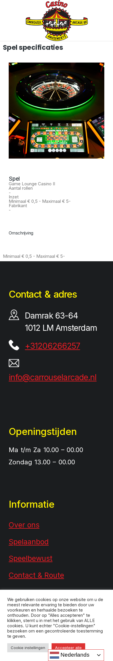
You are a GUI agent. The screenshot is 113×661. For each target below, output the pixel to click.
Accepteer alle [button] (68, 647)
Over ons (24, 524)
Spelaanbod (29, 541)
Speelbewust (30, 558)
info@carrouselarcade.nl (52, 377)
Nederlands (74, 655)
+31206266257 (52, 346)
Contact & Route (36, 575)
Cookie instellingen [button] (28, 647)
